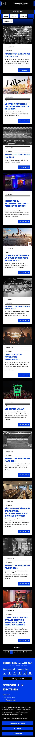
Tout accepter (17, 733)
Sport (6, 16)
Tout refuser (17, 728)
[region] (17, 719)
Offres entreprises (10, 700)
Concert (14, 16)
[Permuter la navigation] (3, 3)
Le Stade (23, 16)
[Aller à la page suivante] (26, 652)
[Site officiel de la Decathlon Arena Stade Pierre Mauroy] (21, 4)
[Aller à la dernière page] (30, 652)
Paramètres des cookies (17, 723)
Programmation (9, 698)
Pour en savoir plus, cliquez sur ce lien (14, 718)
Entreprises (8, 21)
